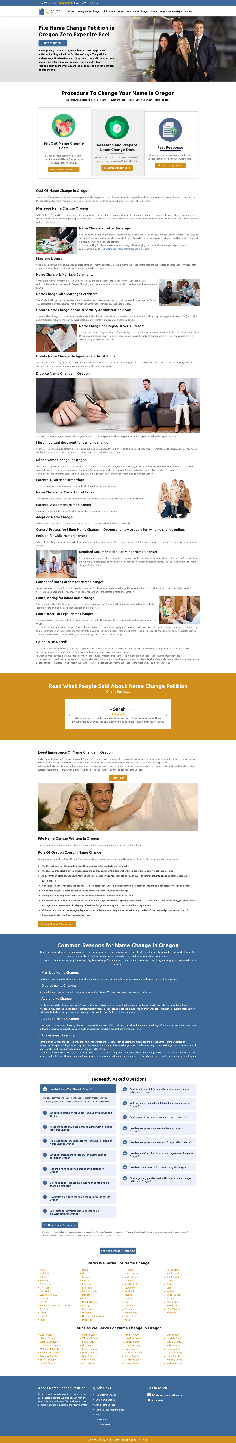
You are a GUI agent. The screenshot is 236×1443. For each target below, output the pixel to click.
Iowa (42, 1320)
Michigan (86, 1305)
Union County (173, 1356)
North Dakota (131, 1277)
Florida (43, 1302)
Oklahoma (129, 1305)
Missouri (86, 1312)
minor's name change (72, 466)
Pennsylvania (130, 1312)
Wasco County (47, 1334)
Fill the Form (118, 778)
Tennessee (172, 1280)
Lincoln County (89, 1352)
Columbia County (48, 1356)
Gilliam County (174, 1342)
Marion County (47, 1338)
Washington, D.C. (48, 1295)
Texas (169, 1284)
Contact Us (191, 11)
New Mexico (130, 1291)
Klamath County (132, 1345)
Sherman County (48, 1359)
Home (71, 11)
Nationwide (157, 1400)
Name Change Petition (118, 1439)
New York (129, 1298)
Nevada (128, 1295)
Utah (169, 1287)
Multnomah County (49, 1349)
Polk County (88, 1342)
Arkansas (44, 1277)
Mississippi (87, 1320)
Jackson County (132, 1342)
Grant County (173, 1349)
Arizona (44, 1280)
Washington (173, 1302)
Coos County (88, 1363)
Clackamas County (49, 1342)
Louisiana (87, 1287)
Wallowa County (175, 1359)
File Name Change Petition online (57, 924)
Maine (85, 1298)
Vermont (171, 1298)
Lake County (130, 1349)
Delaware (44, 1298)
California (45, 1284)
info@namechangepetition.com (168, 1395)
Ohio (126, 1302)
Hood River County (49, 1352)
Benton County (89, 1349)
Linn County (88, 1345)
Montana (128, 1270)
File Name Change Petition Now (59, 1225)
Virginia (170, 1291)
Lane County (88, 1356)
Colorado (44, 1287)
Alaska (43, 1270)
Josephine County (133, 1338)
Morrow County (174, 1352)
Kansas (85, 1280)
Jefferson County (132, 1359)
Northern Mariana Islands (94, 1316)
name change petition (94, 604)
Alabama (44, 1273)
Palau (127, 1320)
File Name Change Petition (64, 169)
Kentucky (86, 1284)
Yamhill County (47, 1363)
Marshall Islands (90, 1302)
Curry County (88, 1359)
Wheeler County (132, 1363)
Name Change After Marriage (166, 11)
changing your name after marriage (120, 249)
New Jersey (129, 1287)
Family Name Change (89, 11)
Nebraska (129, 1280)
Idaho (85, 1270)
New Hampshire (132, 1284)
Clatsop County (90, 1334)
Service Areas (102, 1419)
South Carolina (174, 1273)
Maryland (87, 1295)
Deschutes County (133, 1352)
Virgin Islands (173, 1295)
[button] (72, 715)
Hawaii (43, 1316)
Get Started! (52, 43)
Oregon (128, 1309)
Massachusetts (89, 1291)
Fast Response (170, 147)
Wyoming (171, 1312)
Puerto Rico (130, 1316)
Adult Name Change (137, 11)
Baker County (173, 1345)
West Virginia (173, 1309)
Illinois (85, 1273)
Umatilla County (175, 1338)
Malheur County (174, 1363)
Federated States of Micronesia (55, 1305)
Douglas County (132, 1334)
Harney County (131, 1356)
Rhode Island (173, 1270)
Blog (97, 1414)
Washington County (50, 1345)
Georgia (44, 1309)
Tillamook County (91, 1338)
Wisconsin (172, 1305)
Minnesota (87, 1309)
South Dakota (173, 1277)
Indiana (86, 1277)
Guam (43, 1312)
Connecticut (46, 1291)
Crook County (173, 1334)
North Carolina (131, 1273)
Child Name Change (113, 11)
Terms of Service (103, 1424)
